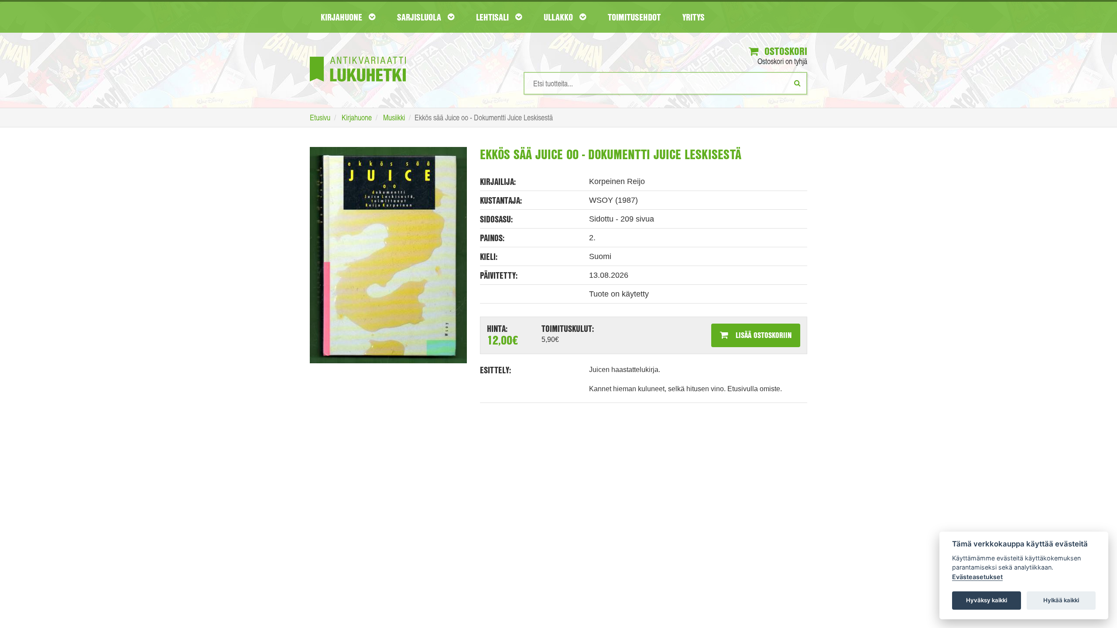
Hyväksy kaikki (986, 600)
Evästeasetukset (977, 576)
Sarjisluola (420, 17)
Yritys (693, 17)
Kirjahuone (342, 17)
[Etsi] (797, 82)
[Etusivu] (358, 56)
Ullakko (559, 17)
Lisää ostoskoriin (762, 335)
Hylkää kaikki (1061, 600)
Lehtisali (493, 17)
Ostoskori (784, 51)
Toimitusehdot (634, 17)
